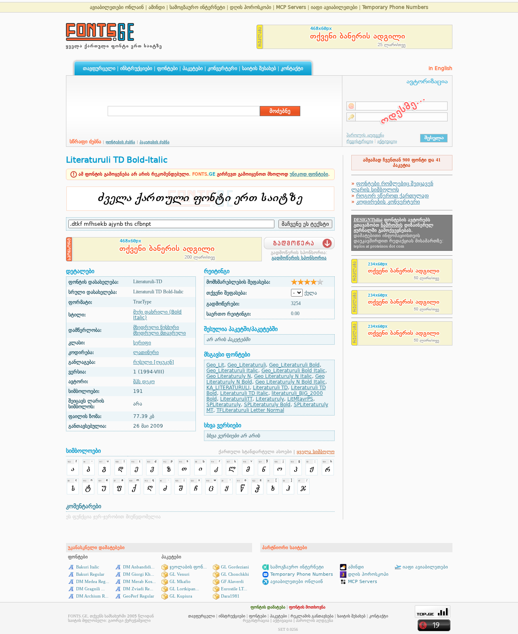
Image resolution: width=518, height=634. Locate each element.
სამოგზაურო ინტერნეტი (197, 7)
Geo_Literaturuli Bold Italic (293, 370)
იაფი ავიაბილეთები (334, 7)
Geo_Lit (215, 365)
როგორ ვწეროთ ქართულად (392, 196)
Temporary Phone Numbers (395, 7)
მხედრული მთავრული (159, 333)
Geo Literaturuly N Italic (283, 376)
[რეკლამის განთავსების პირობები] (260, 47)
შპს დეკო (144, 381)
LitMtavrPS (300, 399)
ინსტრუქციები (136, 68)
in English (440, 68)
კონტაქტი (292, 68)
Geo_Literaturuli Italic (232, 370)
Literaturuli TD (270, 387)
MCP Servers (292, 7)
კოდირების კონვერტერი (388, 202)
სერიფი (142, 343)
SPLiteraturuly (223, 404)
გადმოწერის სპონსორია (299, 258)
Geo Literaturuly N (228, 376)
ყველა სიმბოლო (316, 451)
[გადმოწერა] (299, 241)
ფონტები (167, 68)
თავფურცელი (99, 68)
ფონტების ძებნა (120, 142)
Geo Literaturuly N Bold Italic (290, 382)
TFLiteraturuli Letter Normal (250, 410)
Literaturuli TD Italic (244, 393)
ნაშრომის (392, 225)
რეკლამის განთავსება (312, 616)
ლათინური (146, 352)
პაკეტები (193, 68)
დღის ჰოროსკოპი (250, 7)
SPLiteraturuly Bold (267, 404)
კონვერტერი (222, 68)
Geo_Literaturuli (246, 365)
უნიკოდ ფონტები (309, 174)
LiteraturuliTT (236, 399)
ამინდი (157, 7)
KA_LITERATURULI (228, 387)
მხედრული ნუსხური (156, 327)
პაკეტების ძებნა (155, 142)
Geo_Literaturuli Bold (294, 365)
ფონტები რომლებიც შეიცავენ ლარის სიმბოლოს (392, 186)
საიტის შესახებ (259, 68)
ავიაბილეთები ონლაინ (117, 7)
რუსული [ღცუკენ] (153, 362)
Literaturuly (270, 399)
